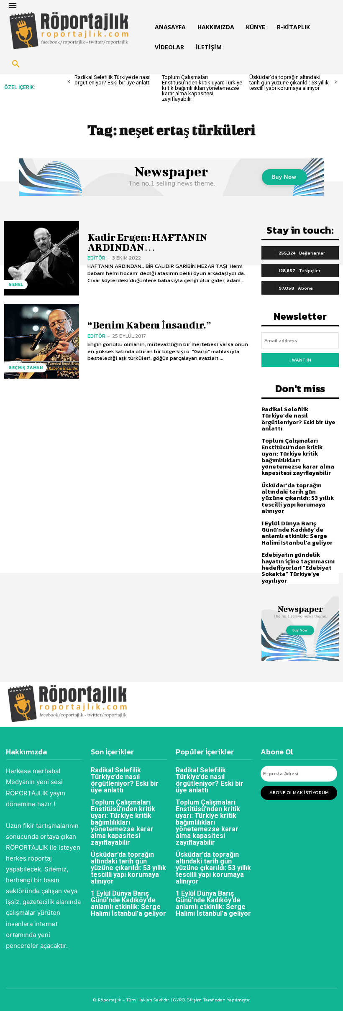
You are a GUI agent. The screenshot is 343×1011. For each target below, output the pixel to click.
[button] (16, 64)
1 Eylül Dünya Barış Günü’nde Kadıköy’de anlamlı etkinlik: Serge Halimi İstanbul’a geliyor (297, 533)
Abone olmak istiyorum (299, 792)
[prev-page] (69, 82)
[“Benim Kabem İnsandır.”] (41, 341)
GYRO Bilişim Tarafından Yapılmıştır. (211, 999)
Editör (96, 258)
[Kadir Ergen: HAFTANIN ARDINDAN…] (41, 258)
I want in (300, 360)
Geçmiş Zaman (25, 367)
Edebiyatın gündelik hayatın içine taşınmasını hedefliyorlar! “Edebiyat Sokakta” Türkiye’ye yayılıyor (298, 567)
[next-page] (335, 82)
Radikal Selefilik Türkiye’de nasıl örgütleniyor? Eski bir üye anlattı (112, 80)
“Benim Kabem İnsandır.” (149, 325)
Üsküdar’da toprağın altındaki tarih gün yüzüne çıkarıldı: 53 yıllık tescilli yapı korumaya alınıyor (289, 82)
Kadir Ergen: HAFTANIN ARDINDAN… (147, 241)
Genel (15, 284)
